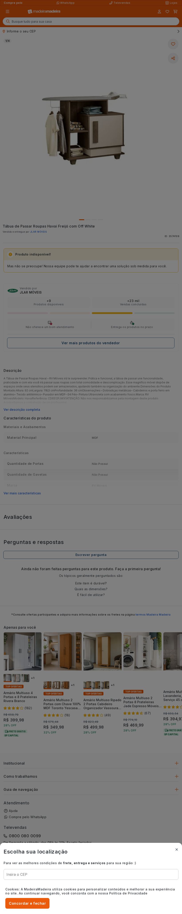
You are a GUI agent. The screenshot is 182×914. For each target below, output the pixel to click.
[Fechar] (176, 850)
